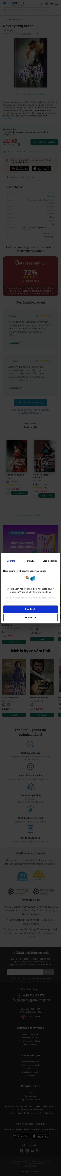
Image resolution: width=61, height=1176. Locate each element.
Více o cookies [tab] (50, 561)
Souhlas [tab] (11, 561)
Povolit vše (30, 609)
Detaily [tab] (30, 561)
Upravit (28, 617)
